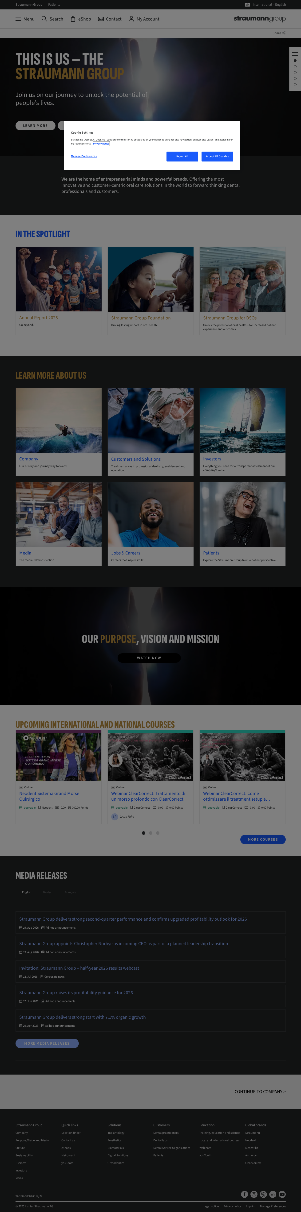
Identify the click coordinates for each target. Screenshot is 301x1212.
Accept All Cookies (217, 156)
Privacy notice (101, 144)
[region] (152, 145)
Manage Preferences (84, 156)
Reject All (182, 156)
